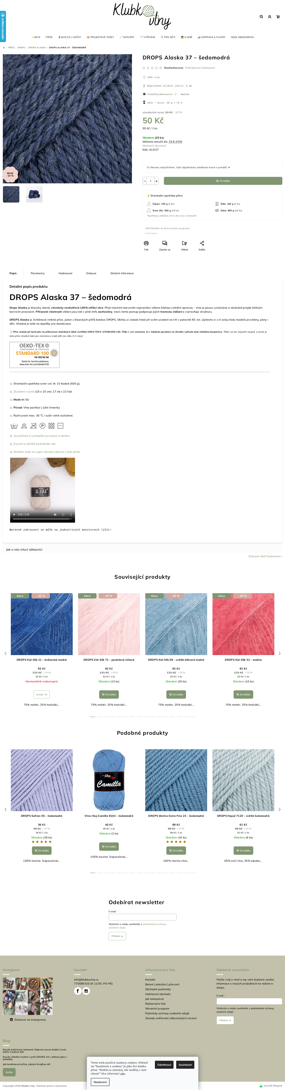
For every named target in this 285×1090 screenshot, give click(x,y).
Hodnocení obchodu (158, 994)
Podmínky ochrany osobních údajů (167, 1013)
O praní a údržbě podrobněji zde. (34, 443)
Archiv (9, 1072)
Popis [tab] (13, 273)
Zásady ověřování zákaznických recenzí (171, 1018)
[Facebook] (78, 991)
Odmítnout (164, 1064)
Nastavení (100, 1082)
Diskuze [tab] (91, 273)
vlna (157, 77)
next (279, 653)
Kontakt (150, 979)
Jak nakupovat (154, 998)
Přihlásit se (117, 936)
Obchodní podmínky (158, 989)
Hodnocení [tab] (65, 273)
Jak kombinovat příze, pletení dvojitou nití (26, 1064)
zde (122, 1073)
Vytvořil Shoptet (273, 1085)
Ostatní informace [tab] (122, 273)
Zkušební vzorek (23, 391)
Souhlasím (185, 1064)
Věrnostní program (157, 1008)
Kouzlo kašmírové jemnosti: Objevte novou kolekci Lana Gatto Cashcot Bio (34, 1050)
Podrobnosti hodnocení (200, 67)
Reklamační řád (155, 1003)
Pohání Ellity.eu (151, 233)
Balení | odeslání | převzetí (162, 984)
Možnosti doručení (154, 145)
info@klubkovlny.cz (86, 979)
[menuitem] (35, 37)
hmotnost (165, 94)
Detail (39, 694)
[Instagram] (86, 991)
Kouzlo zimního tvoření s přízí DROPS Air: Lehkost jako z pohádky (35, 1058)
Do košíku (225, 180)
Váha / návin (155, 103)
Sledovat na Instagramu (30, 1019)
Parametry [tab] (38, 273)
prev (5, 653)
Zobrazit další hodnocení (264, 556)
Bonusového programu (177, 228)
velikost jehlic (172, 86)
